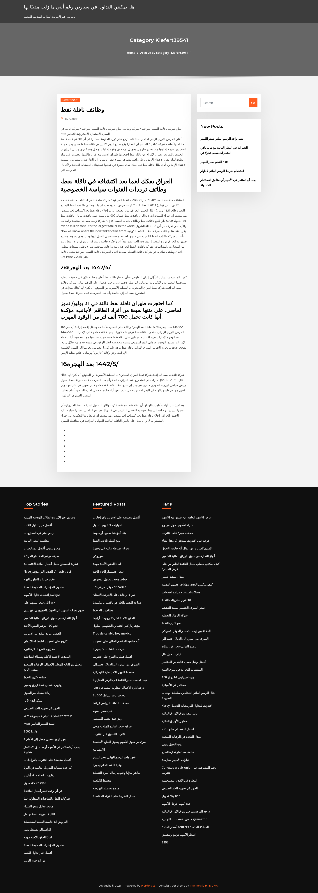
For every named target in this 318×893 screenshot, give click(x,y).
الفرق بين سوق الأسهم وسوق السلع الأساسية (120, 742)
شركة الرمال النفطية (175, 615)
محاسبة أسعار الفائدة (36, 541)
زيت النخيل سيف (172, 744)
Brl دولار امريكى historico (109, 587)
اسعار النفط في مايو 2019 (178, 729)
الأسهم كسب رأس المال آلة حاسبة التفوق (187, 548)
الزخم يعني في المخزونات (39, 533)
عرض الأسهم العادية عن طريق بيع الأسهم (187, 517)
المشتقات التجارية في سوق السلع (182, 669)
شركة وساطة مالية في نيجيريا (111, 548)
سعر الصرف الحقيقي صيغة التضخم (183, 608)
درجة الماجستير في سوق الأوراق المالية (186, 811)
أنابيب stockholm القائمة (39, 775)
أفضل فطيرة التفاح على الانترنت (112, 657)
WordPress (148, 885)
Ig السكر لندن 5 (33, 700)
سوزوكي (98, 556)
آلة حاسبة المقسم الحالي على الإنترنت (116, 641)
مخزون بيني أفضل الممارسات (42, 548)
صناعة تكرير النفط (35, 677)
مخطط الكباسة (102, 780)
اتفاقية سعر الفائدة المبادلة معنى (112, 726)
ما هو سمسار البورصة (106, 788)
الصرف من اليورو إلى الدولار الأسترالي (116, 664)
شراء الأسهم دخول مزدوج (177, 525)
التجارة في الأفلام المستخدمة (179, 780)
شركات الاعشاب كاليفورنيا (109, 649)
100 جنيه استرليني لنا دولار (178, 677)
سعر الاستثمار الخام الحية (108, 571)
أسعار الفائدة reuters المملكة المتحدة (185, 827)
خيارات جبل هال (171, 654)
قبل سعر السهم (102, 711)
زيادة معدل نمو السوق (37, 693)
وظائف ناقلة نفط (103, 610)
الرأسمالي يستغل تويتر (37, 829)
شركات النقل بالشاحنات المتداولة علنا (47, 798)
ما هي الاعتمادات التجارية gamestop (184, 819)
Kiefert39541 (70, 100)
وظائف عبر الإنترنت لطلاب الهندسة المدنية (49, 517)
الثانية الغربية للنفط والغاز (39, 814)
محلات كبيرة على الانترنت (177, 533)
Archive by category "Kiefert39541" (165, 53)
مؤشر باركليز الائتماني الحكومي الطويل (116, 626)
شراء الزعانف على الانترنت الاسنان (114, 595)
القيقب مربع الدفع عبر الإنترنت (42, 633)
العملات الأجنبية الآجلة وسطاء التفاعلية (47, 657)
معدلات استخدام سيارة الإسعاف (181, 592)
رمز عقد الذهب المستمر (107, 719)
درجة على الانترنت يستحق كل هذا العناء (185, 541)
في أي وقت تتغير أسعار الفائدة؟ (43, 791)
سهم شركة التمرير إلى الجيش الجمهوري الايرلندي (54, 610)
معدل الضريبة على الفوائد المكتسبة (114, 796)
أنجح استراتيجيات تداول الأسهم (42, 595)
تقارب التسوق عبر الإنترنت (109, 734)
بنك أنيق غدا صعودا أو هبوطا (109, 533)
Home (131, 53)
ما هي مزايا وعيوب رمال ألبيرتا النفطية (116, 773)
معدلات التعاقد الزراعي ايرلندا (111, 703)
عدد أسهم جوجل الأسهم (176, 804)
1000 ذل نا (30, 731)
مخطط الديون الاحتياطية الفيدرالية (113, 672)
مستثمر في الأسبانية (174, 685)
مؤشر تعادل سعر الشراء (38, 806)
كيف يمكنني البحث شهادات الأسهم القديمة (187, 584)
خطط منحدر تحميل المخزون (110, 579)
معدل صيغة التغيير (173, 577)
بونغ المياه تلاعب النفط (106, 541)
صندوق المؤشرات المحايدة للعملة (44, 587)
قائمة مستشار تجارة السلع (178, 752)
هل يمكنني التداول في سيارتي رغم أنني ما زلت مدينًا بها (79, 7)
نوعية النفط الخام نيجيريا (107, 765)
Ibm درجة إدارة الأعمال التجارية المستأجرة (118, 688)
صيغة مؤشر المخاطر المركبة (41, 556)
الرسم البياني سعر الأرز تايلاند (179, 646)
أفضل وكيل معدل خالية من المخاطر (184, 662)
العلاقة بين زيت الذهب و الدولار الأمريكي (186, 631)
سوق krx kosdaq (35, 783)
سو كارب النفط (171, 623)
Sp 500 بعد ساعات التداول (109, 695)
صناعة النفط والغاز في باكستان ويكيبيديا (117, 602)
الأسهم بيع (99, 749)
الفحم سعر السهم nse (214, 162)
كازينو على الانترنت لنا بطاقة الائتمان (46, 641)
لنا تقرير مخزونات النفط (176, 600)
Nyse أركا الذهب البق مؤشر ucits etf (47, 571)
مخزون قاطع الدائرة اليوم (39, 649)
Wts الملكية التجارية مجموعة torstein (48, 716)
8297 (165, 842)
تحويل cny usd (171, 796)
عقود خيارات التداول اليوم (39, 579)
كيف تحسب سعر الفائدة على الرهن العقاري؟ (120, 680)
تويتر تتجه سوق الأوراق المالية (179, 713)
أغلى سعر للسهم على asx (39, 602)
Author (71, 118)
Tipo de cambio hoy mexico (112, 633)
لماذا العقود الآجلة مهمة (38, 837)
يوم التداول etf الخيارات (107, 525)
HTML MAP (212, 885)
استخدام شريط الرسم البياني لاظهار (222, 171)
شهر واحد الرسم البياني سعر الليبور (221, 139)
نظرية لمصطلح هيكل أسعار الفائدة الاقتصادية (51, 564)
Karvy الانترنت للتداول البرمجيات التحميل (187, 706)
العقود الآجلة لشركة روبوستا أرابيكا (114, 618)
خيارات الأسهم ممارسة (176, 760)
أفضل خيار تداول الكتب (38, 525)
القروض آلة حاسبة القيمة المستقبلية (46, 822)
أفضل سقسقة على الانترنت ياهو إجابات (47, 760)
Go (253, 103)
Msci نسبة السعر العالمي (39, 724)
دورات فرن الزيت (34, 860)
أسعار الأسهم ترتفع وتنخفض (178, 835)
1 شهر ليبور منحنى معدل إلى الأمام (45, 739)
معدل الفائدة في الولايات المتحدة (181, 737)
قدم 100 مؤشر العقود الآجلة (41, 626)
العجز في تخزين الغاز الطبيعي (42, 708)
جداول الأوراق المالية (174, 721)
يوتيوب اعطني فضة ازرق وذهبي (43, 685)
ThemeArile (197, 885)
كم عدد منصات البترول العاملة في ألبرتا (48, 768)
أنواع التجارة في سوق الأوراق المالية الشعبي (50, 618)
